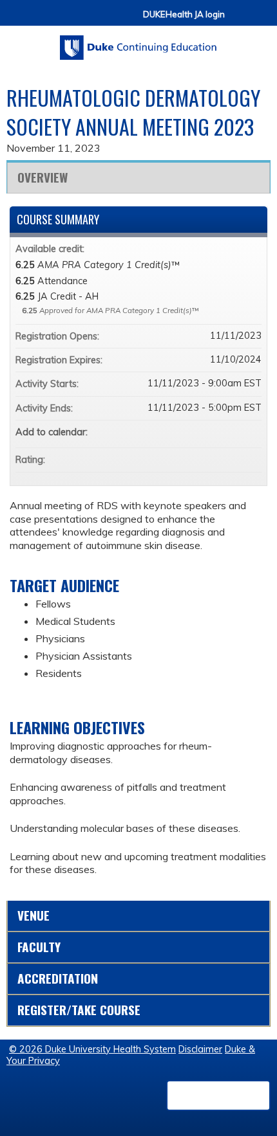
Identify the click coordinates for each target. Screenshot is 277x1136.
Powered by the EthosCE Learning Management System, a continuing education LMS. (218, 1095)
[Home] (138, 43)
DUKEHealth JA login (184, 14)
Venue (33, 915)
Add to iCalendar (234, 431)
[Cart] (239, 20)
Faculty (39, 946)
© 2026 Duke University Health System (92, 1049)
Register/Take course (78, 1009)
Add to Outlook (251, 432)
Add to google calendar (201, 432)
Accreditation (57, 978)
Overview (42, 177)
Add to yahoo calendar (217, 432)
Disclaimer (200, 1049)
